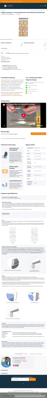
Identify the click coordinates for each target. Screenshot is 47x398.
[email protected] (13, 65)
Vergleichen (19, 14)
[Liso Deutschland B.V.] (8, 6)
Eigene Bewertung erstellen (39, 133)
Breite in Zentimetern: (6, 43)
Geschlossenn (22, 357)
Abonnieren (32, 379)
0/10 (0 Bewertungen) (10, 14)
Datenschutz (32, 391)
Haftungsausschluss (26, 391)
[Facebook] (23, 383)
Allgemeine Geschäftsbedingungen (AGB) (15, 391)
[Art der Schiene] (45, 48)
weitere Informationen (13, 188)
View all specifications (5, 61)
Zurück (3, 10)
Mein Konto (25, 361)
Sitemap (36, 391)
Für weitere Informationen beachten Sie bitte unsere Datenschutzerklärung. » (29, 396)
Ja (5, 396)
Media (18, 176)
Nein (10, 396)
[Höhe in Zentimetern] (45, 43)
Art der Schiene (4, 48)
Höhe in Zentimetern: (29, 43)
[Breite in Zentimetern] (22, 43)
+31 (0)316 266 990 (17, 361)
